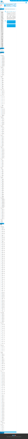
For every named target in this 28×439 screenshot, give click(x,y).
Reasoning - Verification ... (2, 32)
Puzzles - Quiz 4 (3, 100)
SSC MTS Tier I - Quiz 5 (3, 378)
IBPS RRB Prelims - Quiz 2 (3, 229)
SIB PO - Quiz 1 (3, 346)
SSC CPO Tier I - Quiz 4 (3, 411)
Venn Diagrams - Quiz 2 (3, 171)
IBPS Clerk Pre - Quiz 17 (3, 303)
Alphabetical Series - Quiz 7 (3, 65)
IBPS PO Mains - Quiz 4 (3, 281)
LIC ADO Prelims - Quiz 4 (3, 330)
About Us (19, 0)
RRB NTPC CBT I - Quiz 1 (3, 423)
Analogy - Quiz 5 (3, 166)
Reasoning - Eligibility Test (2, 22)
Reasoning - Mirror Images (2, 43)
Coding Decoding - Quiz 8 (3, 192)
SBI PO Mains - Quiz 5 (3, 320)
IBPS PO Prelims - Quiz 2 (3, 277)
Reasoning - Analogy (2, 13)
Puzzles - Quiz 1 (3, 96)
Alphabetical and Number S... (2, 198)
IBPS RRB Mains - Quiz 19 (3, 264)
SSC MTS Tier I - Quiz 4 (3, 376)
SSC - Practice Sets (2, 371)
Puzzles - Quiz (2, 95)
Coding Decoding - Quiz (2, 177)
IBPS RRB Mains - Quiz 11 (3, 249)
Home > (7, 6)
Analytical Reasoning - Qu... (3, 69)
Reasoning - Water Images (2, 47)
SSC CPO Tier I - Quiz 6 (3, 414)
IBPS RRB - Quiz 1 (3, 228)
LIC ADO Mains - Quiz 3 (3, 336)
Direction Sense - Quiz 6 (3, 156)
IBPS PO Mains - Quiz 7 (3, 287)
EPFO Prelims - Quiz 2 (3, 355)
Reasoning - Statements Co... (2, 30)
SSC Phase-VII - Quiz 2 (3, 404)
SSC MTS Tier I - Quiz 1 (3, 372)
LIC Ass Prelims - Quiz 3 (3, 341)
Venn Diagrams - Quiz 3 (3, 173)
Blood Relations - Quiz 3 (3, 82)
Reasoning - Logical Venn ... (2, 25)
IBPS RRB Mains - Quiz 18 (3, 262)
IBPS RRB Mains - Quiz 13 (3, 252)
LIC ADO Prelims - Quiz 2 (3, 326)
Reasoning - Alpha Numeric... (2, 12)
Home (11, 0)
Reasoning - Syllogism (2, 31)
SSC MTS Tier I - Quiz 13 (3, 391)
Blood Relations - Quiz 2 (3, 80)
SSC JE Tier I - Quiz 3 (3, 398)
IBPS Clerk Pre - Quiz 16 (3, 301)
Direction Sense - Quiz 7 (3, 157)
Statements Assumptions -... (3, 122)
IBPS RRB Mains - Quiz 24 (3, 273)
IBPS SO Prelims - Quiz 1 (3, 309)
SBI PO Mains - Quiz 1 (3, 314)
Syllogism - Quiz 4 (3, 141)
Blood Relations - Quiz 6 (3, 88)
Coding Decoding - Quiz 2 (3, 181)
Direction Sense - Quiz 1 (3, 148)
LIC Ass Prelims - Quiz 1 (3, 338)
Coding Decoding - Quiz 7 (3, 190)
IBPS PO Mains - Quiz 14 (3, 298)
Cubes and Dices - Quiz (2, 89)
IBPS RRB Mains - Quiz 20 (3, 266)
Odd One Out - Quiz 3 (3, 212)
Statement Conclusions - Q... (3, 128)
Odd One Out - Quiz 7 (3, 218)
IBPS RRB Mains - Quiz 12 (3, 250)
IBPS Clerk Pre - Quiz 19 (3, 306)
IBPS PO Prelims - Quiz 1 (3, 275)
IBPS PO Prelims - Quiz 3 (3, 279)
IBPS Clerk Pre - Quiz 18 (3, 304)
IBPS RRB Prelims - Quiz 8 (3, 243)
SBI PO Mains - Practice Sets (2, 312)
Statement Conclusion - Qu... (3, 130)
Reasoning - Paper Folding (2, 45)
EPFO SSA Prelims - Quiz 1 (3, 364)
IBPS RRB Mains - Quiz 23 (3, 271)
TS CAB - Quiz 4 (3, 430)
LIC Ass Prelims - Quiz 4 (3, 343)
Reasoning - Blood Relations (2, 16)
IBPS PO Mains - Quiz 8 (3, 289)
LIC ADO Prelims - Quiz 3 (3, 328)
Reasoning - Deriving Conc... (2, 21)
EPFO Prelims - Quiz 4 (3, 359)
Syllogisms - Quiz (2, 135)
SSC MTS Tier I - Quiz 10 (3, 386)
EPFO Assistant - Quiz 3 (3, 357)
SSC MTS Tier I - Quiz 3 (3, 375)
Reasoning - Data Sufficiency (2, 20)
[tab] (11, 21)
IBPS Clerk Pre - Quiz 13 (3, 296)
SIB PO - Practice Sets (2, 345)
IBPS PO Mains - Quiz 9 (3, 291)
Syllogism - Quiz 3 (3, 139)
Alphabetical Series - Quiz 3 (3, 59)
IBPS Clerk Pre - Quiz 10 (3, 292)
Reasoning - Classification (2, 17)
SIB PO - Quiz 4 (3, 351)
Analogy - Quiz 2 (3, 161)
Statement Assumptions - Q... (3, 119)
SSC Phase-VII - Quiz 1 (3, 402)
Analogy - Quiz (2, 159)
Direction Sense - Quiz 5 (3, 154)
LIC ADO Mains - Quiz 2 (3, 334)
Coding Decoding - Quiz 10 (3, 196)
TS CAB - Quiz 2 (3, 427)
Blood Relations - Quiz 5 (3, 86)
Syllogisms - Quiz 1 (3, 136)
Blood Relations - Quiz (2, 76)
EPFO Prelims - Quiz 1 (3, 354)
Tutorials (16, 0)
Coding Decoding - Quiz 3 (3, 183)
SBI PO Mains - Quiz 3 (3, 317)
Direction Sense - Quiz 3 (3, 151)
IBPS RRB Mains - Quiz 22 (3, 270)
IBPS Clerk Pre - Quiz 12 (3, 295)
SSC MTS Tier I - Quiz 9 (3, 384)
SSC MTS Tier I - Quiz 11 (3, 388)
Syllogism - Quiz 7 (3, 145)
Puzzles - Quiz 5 (3, 102)
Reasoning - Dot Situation (2, 39)
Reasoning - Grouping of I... (2, 42)
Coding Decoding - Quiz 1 (3, 179)
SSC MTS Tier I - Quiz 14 (3, 393)
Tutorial (10, 6)
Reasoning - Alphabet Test (2, 11)
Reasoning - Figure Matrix (2, 41)
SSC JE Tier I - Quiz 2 (3, 396)
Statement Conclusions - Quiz (2, 126)
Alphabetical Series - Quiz (2, 55)
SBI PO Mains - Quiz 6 (3, 321)
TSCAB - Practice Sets (2, 424)
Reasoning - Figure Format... (2, 40)
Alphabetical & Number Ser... (3, 199)
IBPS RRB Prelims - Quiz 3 (3, 231)
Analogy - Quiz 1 (3, 160)
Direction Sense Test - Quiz (2, 147)
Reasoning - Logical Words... (2, 24)
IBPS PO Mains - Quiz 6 (3, 285)
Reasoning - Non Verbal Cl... (2, 36)
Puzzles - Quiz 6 (3, 103)
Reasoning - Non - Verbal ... (2, 34)
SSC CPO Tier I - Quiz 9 (3, 418)
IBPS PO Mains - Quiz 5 (3, 283)
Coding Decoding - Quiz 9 (3, 194)
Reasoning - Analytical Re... (2, 35)
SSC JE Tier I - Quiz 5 (3, 401)
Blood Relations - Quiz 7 (2, 222)
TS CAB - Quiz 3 (3, 429)
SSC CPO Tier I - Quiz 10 (3, 420)
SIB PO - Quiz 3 (3, 349)
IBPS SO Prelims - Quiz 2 (3, 311)
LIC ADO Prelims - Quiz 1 (3, 324)
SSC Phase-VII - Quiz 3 (3, 405)
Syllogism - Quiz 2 (3, 138)
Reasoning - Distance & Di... (2, 19)
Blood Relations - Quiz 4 (3, 84)
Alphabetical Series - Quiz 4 (3, 61)
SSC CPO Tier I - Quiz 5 (3, 412)
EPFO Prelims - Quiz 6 (3, 362)
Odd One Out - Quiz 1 (3, 209)
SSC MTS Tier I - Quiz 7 (3, 381)
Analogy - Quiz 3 (3, 163)
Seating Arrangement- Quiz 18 (3, 115)
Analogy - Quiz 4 (3, 164)
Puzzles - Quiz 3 (3, 99)
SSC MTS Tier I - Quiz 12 (3, 389)
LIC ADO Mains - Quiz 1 (3, 332)
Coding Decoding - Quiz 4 (3, 185)
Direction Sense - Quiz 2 (3, 150)
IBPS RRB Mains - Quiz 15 (3, 256)
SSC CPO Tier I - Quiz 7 (3, 415)
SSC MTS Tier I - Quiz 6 (3, 379)
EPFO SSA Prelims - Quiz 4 (3, 369)
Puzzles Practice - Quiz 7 (3, 105)
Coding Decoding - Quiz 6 (3, 189)
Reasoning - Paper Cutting (2, 44)
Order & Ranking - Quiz (2, 220)
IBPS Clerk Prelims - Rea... (3, 235)
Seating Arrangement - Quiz (3, 107)
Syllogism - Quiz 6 (3, 144)
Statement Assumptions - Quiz (2, 117)
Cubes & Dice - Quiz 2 (3, 92)
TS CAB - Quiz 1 (3, 426)
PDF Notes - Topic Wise (2, 50)
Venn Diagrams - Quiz (2, 168)
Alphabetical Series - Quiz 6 (3, 64)
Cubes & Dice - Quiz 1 (3, 91)
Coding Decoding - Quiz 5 (3, 187)
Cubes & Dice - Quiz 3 (3, 94)
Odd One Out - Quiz (2, 208)
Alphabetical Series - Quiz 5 (3, 62)
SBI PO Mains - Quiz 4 (3, 318)
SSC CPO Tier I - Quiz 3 (3, 409)
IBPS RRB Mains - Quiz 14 (3, 254)
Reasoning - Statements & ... (2, 28)
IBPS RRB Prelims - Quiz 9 (3, 245)
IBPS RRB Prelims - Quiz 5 (3, 237)
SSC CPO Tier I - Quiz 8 (3, 417)
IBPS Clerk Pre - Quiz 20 (3, 307)
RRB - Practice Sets (2, 421)
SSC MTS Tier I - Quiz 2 (3, 374)
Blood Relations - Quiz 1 (3, 78)
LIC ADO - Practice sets (2, 322)
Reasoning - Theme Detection (2, 33)
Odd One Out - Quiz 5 (3, 215)
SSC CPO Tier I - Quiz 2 (3, 408)
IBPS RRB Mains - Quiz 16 (3, 258)
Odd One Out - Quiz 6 (3, 216)
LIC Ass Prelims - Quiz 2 (3, 340)
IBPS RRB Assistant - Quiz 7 (3, 241)
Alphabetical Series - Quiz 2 (3, 58)
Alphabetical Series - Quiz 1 (3, 56)
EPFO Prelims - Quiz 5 (3, 360)
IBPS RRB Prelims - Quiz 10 (3, 247)
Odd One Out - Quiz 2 (3, 211)
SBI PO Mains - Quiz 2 (3, 315)
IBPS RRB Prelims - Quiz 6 (3, 239)
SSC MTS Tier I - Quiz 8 (3, 382)
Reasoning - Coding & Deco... (2, 18)
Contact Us (22, 0)
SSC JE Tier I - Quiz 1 (3, 395)
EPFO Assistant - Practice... (2, 352)
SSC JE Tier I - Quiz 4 (3, 399)
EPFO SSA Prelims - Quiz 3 (3, 367)
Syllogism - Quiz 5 (3, 142)
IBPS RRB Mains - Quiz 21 (3, 268)
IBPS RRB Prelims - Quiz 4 (3, 233)
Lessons (14, 0)
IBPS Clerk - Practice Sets (2, 226)
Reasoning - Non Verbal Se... (2, 46)
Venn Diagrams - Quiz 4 (3, 175)
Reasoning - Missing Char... (2, 23)
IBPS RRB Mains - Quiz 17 (3, 260)
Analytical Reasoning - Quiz (2, 67)
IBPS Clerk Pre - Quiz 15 (3, 300)
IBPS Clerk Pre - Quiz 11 (3, 293)
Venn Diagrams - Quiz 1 (3, 170)
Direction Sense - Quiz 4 (3, 153)
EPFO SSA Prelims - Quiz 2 (3, 365)
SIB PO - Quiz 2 (3, 348)
